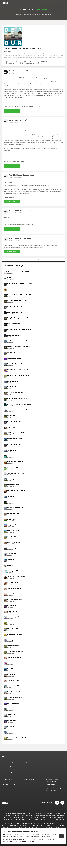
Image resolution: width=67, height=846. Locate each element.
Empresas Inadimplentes (31, 782)
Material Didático (45, 836)
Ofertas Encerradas (29, 779)
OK (61, 836)
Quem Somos (6, 777)
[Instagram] (57, 803)
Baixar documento (11, 111)
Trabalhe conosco (7, 779)
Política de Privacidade (8, 784)
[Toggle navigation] (63, 2)
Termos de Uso (34, 836)
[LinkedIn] (62, 803)
